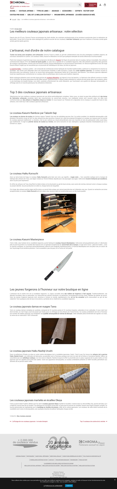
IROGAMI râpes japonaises (64, 15)
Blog (18, 19)
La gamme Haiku (15, 69)
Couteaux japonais (26, 11)
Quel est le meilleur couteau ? (39, 15)
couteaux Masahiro (53, 78)
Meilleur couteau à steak (87, 465)
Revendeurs (74, 459)
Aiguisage (55, 11)
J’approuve (69, 485)
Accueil (13, 11)
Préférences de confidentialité (53, 485)
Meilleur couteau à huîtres (69, 465)
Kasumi (58, 60)
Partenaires (30, 456)
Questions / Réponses (42, 456)
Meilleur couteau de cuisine (51, 465)
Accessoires (67, 11)
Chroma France (20, 456)
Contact (51, 459)
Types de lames (42, 11)
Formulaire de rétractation (39, 459)
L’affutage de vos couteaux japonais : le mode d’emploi (30, 421)
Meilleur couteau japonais (32, 465)
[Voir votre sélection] (105, 4)
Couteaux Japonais (25, 416)
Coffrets (78, 11)
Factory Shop (88, 11)
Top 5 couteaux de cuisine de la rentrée (92, 421)
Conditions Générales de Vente (72, 456)
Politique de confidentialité (92, 456)
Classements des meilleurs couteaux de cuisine (58, 463)
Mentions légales (55, 456)
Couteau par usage (17, 15)
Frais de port (83, 459)
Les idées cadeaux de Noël (85, 15)
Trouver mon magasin (62, 459)
